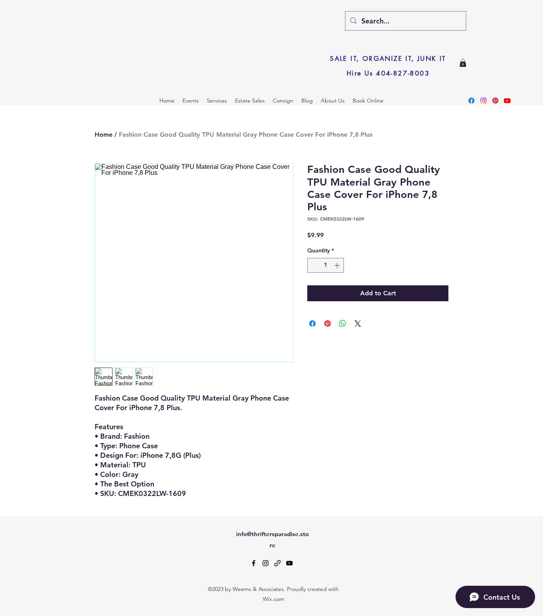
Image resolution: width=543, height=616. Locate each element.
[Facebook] (471, 101)
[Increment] (338, 265)
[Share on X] (358, 323)
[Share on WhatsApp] (342, 323)
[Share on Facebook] (312, 323)
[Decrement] (313, 265)
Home (103, 134)
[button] (463, 63)
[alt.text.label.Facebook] (254, 563)
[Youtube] (507, 101)
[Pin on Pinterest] (327, 323)
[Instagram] (483, 101)
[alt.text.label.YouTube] (289, 563)
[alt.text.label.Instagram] (266, 563)
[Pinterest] (495, 101)
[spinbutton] (325, 265)
